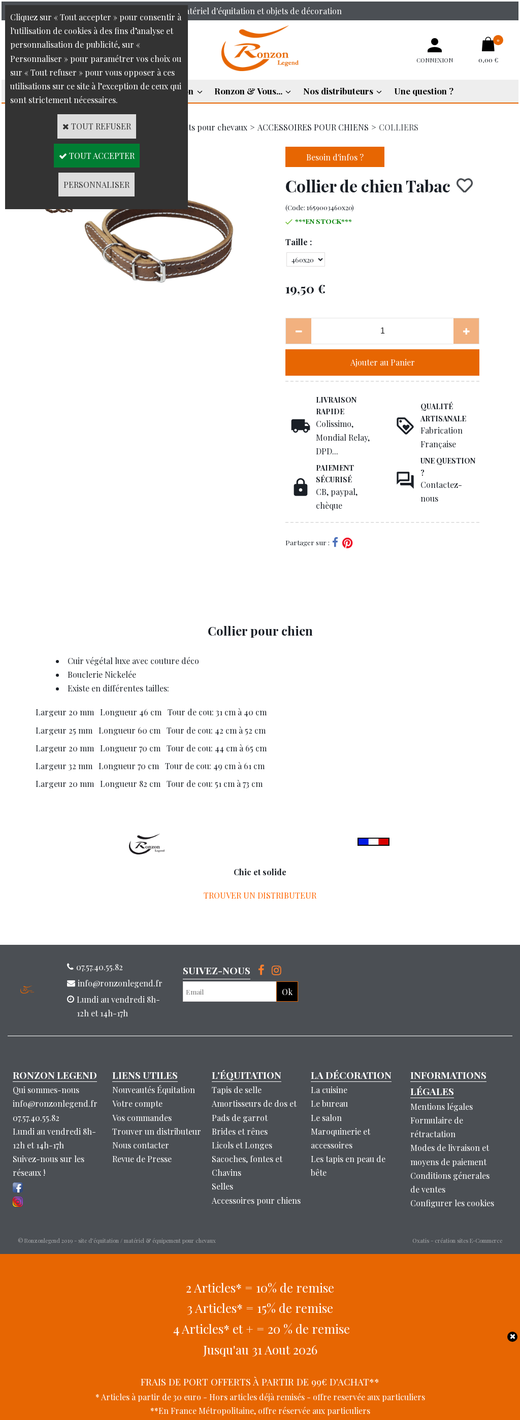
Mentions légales (441, 1106)
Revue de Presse (142, 1158)
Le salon (326, 1117)
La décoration (351, 1074)
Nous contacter (140, 1145)
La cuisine (329, 1089)
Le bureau (329, 1103)
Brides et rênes (240, 1131)
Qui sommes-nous (46, 1089)
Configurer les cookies (452, 1203)
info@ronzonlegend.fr (55, 1103)
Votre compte (137, 1103)
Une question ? (423, 90)
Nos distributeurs (338, 90)
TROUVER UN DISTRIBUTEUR (260, 895)
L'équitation (246, 1074)
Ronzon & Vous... (248, 90)
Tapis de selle (237, 1089)
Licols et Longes (242, 1145)
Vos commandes (142, 1117)
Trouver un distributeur (156, 1131)
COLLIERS (398, 127)
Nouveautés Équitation (153, 1089)
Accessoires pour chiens (256, 1200)
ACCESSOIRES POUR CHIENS (313, 127)
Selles (222, 1186)
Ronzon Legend (55, 1074)
